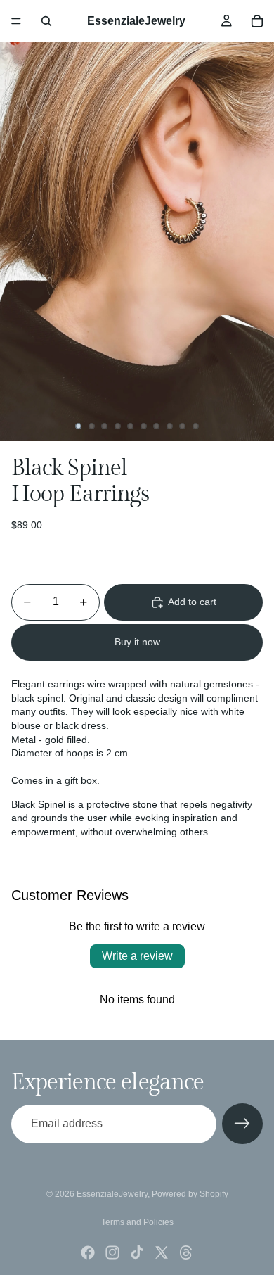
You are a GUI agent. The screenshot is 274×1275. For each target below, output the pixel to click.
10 (196, 425)
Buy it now (137, 641)
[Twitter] (161, 1252)
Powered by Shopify (190, 1194)
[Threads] (186, 1252)
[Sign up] (242, 1123)
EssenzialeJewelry (112, 1194)
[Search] (46, 21)
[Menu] (16, 21)
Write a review (137, 956)
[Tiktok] (137, 1252)
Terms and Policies (137, 1222)
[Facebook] (87, 1252)
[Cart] (257, 21)
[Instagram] (112, 1252)
